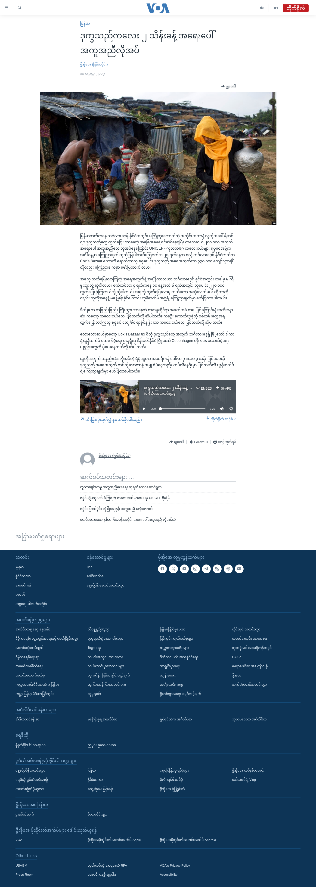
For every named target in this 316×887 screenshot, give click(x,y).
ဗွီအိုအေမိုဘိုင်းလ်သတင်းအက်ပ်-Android (188, 840)
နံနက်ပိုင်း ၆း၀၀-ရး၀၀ (30, 745)
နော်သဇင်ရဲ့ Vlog (244, 780)
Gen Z (236, 657)
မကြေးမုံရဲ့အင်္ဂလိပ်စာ (102, 719)
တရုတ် (20, 594)
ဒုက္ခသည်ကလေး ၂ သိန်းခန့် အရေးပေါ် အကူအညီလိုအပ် (188, 388)
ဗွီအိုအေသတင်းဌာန (161, 393)
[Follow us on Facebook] (162, 568)
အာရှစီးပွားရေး (170, 666)
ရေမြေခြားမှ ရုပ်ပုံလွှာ (174, 770)
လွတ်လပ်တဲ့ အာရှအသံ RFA (107, 865)
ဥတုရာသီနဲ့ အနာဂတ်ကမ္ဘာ (105, 638)
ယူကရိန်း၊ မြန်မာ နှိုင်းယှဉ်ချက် (109, 675)
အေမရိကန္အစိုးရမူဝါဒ (102, 875)
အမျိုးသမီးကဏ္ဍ (171, 684)
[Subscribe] (239, 568)
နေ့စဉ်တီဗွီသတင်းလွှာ (30, 770)
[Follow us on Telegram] (206, 568)
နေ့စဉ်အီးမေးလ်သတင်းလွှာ (105, 585)
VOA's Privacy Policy (175, 865)
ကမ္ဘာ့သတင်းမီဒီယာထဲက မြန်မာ (37, 684)
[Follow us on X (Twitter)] (173, 568)
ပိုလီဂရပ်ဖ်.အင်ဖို (171, 780)
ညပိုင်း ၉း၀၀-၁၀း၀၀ (102, 745)
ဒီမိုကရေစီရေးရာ (27, 657)
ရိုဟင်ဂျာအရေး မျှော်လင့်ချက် (180, 694)
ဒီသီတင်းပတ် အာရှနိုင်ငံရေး (179, 657)
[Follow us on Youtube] (184, 568)
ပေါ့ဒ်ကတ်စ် (95, 576)
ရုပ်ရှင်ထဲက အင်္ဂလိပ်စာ (176, 719)
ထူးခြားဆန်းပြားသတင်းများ (107, 684)
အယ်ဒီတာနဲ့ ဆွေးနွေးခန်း (32, 629)
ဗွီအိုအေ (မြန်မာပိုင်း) (94, 64)
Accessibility (168, 875)
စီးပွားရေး (94, 648)
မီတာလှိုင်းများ (97, 814)
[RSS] (217, 568)
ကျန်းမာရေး (168, 675)
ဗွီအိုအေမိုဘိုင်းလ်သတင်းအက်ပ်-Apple (114, 840)
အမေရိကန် (23, 585)
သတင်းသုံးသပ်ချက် (29, 648)
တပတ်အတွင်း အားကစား (105, 657)
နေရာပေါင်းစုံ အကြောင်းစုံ (250, 666)
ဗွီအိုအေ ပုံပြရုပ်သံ (172, 789)
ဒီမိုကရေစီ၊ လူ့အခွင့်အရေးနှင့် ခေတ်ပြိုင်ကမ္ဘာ (46, 638)
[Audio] (262, 8)
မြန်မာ (85, 23)
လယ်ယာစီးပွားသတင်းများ (106, 666)
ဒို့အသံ (236, 675)
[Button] (228, 86)
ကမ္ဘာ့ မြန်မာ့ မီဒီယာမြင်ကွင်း (34, 694)
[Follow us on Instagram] (195, 568)
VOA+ (19, 840)
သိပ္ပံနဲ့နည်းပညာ (98, 629)
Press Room (24, 875)
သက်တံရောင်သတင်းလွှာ (249, 684)
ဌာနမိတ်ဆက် (24, 814)
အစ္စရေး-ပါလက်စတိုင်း (31, 604)
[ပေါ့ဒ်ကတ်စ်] (228, 568)
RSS (90, 567)
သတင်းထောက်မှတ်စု (30, 675)
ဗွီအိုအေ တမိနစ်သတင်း (248, 770)
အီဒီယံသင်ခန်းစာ (27, 719)
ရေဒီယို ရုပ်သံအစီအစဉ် (31, 780)
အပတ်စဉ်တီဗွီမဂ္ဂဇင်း (29, 789)
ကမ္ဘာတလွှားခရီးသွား (174, 648)
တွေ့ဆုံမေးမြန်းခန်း (100, 789)
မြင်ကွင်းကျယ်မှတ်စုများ (176, 638)
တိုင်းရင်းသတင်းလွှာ (246, 629)
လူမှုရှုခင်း (94, 694)
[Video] (276, 8)
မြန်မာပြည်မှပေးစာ (172, 629)
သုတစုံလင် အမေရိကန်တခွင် (252, 648)
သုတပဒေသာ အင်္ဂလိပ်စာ (249, 719)
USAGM (21, 865)
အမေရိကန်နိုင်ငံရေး (29, 666)
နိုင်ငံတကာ (23, 576)
